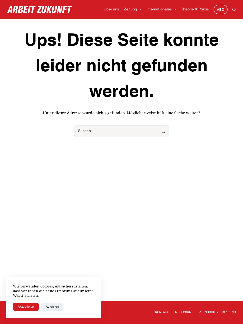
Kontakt (161, 312)
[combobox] (116, 131)
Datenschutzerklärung (216, 312)
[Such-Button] (163, 131)
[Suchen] (234, 9)
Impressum (183, 312)
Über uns (111, 9)
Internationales (159, 9)
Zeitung (130, 9)
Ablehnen (52, 306)
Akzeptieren (26, 306)
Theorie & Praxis (195, 9)
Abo (220, 9)
